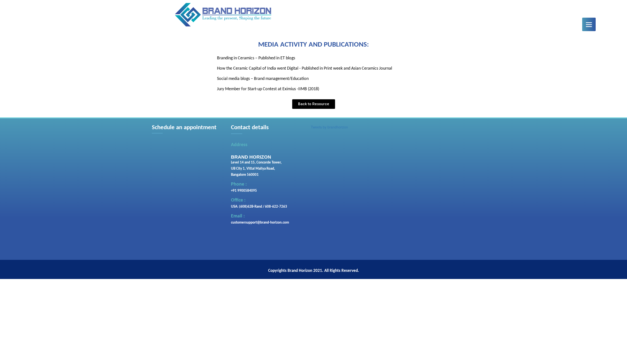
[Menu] (589, 24)
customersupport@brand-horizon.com (260, 223)
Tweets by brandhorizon (329, 127)
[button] (313, 104)
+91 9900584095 (244, 191)
